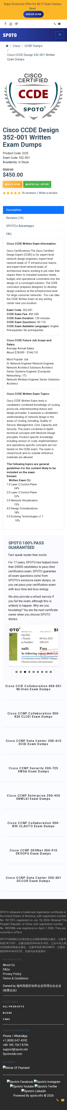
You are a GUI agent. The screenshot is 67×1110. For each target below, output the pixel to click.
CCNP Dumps (33, 46)
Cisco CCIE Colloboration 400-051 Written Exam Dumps (33, 687)
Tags (6, 1019)
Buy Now (14, 184)
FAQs (6, 969)
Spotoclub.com (12, 1054)
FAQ (9, 234)
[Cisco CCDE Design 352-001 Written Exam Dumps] (33, 97)
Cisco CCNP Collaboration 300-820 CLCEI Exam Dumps (33, 715)
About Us (9, 965)
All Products (13, 1006)
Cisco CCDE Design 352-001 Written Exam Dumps (31, 57)
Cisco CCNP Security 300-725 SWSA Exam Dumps (33, 770)
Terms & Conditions (15, 978)
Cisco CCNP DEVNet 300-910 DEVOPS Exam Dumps (33, 852)
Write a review (48, 193)
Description (13, 210)
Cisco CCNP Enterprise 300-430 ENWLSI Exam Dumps (33, 797)
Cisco (16, 46)
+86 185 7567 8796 (15, 1045)
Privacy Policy (12, 974)
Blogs (7, 1012)
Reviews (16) (14, 218)
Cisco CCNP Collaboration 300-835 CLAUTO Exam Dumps (33, 824)
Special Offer (38, 184)
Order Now (34, 14)
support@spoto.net (15, 1049)
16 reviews (28, 193)
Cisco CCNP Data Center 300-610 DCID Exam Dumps (33, 742)
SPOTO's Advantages (20, 226)
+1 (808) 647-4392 (15, 1040)
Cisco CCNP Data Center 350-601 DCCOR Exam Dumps (33, 879)
